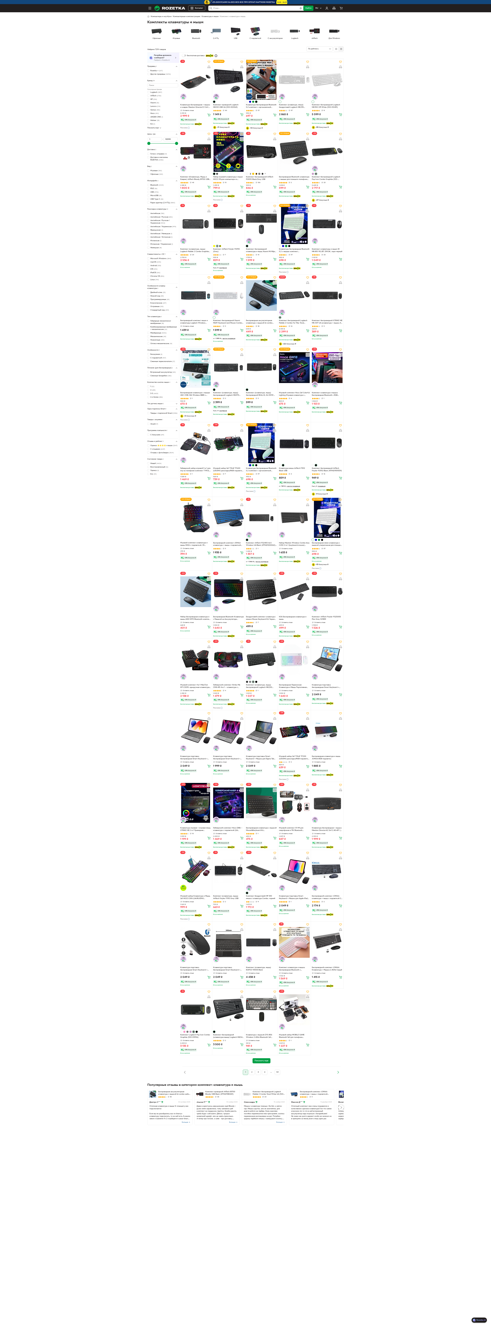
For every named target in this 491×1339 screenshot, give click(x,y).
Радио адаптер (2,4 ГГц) (162, 203)
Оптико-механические (161, 343)
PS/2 (153, 188)
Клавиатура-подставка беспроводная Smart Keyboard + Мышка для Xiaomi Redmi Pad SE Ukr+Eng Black (226, 969)
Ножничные (157, 340)
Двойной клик (157, 292)
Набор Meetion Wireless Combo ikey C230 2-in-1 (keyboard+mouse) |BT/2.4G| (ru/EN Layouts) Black (294, 544)
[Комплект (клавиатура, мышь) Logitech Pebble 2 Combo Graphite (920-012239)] (195, 224)
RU (316, 8)
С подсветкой (158, 358)
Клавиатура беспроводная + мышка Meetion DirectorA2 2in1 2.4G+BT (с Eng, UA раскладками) (327, 829)
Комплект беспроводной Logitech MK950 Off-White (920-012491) (326, 106)
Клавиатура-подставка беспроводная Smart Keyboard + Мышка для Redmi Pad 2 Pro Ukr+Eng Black (193, 758)
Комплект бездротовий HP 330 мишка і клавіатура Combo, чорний (260, 897)
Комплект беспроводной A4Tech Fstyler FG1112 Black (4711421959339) (327, 470)
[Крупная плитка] (336, 49)
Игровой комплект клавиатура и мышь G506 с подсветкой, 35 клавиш (194, 544)
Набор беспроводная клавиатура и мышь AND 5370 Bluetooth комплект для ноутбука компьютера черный (195, 618)
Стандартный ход (159, 310)
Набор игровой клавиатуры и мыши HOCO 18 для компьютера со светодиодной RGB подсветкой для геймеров (228, 178)
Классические (158, 303)
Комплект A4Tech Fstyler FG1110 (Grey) (226, 250)
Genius (155, 110)
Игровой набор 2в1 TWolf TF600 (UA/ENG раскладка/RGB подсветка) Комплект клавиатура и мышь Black (228, 470)
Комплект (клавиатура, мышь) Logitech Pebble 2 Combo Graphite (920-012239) (194, 250)
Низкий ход (157, 296)
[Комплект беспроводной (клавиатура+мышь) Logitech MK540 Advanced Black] (228, 1010)
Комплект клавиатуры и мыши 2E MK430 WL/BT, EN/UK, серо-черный (327, 250)
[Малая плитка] (341, 49)
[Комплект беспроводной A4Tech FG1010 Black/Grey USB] (261, 152)
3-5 (154, 394)
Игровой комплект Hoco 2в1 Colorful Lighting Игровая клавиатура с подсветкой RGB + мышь (294, 394)
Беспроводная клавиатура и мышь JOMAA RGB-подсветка (326, 758)
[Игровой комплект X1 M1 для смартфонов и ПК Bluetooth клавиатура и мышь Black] (294, 803)
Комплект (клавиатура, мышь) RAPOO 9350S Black (258, 969)
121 (277, 1072)
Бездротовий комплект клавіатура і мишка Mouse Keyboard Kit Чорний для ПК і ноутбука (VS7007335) (261, 618)
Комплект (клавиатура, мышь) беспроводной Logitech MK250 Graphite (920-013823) (259, 686)
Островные (156, 306)
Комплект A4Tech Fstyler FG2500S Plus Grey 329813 (326, 618)
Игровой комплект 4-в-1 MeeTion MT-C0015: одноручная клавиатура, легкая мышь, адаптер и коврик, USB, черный (195, 686)
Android (155, 265)
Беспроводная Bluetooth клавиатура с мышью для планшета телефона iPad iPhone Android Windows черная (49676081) (294, 178)
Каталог (199, 8)
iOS (153, 269)
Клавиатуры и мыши (210, 16)
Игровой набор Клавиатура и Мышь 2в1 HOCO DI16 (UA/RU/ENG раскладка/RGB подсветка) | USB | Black (195, 897)
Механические (158, 336)
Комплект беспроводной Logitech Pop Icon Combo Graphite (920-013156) (326, 178)
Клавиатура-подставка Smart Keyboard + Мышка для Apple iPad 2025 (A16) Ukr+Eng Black (293, 897)
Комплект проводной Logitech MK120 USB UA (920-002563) (225, 106)
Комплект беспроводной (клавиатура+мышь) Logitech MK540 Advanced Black (228, 1036)
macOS (155, 262)
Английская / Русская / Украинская (160, 222)
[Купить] (209, 115)
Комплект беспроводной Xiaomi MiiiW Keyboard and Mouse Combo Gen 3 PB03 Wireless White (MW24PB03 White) (227, 322)
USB (154, 192)
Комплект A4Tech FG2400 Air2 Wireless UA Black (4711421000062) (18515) (260, 544)
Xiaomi (154, 103)
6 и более (156, 397)
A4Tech (155, 96)
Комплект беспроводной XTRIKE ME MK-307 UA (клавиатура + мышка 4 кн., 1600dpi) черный (327, 322)
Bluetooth (157, 185)
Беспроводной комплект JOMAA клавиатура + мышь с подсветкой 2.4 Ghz (327, 897)
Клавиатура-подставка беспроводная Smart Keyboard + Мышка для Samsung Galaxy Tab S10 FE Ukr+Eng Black (195, 969)
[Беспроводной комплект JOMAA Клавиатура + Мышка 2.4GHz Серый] (327, 942)
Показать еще (153, 128)
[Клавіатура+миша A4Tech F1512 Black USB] (294, 443)
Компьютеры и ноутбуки (161, 16)
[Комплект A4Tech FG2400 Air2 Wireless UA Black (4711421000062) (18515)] (261, 518)
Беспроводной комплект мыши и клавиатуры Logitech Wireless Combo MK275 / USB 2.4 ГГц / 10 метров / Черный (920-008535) (194, 322)
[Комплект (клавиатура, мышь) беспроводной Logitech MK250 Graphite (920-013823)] (261, 660)
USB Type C (156, 199)
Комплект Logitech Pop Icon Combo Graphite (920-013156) (195, 1036)
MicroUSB (156, 195)
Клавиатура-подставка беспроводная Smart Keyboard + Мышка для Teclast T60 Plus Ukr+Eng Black (228, 758)
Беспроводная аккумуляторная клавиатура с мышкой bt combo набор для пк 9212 (259, 322)
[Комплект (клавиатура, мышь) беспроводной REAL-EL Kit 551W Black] (261, 368)
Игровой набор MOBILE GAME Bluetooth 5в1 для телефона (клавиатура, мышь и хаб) (291, 1036)
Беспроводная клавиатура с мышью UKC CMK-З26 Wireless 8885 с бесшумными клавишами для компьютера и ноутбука (195, 394)
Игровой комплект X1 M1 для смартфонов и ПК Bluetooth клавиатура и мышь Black (291, 829)
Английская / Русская (161, 217)
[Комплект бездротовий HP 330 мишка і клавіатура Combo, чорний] (261, 871)
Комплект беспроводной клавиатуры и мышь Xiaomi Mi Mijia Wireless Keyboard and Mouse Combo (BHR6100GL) (260, 250)
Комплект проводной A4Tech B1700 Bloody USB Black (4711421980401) (220, 1093)
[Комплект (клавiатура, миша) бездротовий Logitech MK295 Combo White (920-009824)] (294, 80)
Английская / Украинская (163, 226)
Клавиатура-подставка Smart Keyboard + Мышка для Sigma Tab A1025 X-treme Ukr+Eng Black (260, 758)
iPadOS (155, 273)
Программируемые (159, 299)
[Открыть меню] (149, 8)
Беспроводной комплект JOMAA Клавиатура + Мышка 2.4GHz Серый (327, 969)
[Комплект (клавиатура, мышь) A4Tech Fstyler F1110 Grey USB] (228, 871)
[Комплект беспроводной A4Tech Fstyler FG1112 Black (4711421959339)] (327, 443)
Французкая (156, 230)
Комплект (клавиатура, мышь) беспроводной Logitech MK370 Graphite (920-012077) (226, 394)
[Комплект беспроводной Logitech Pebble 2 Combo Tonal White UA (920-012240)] (247, 1094)
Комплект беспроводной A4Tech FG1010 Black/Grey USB (259, 178)
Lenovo (155, 106)
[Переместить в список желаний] (209, 62)
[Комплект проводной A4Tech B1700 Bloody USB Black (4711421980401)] (199, 1094)
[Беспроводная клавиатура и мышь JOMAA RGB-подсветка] (327, 731)
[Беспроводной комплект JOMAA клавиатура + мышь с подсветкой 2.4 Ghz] (327, 871)
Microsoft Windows (160, 258)
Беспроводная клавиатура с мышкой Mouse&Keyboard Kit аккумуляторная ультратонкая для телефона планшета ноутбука (261, 829)
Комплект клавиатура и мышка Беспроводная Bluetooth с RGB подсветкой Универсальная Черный (327, 394)
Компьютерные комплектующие (186, 16)
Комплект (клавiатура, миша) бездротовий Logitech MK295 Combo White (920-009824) (291, 106)
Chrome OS (157, 276)
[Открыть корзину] (341, 8)
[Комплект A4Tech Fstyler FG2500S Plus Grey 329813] (327, 592)
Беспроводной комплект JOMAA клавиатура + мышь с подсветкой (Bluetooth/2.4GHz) (227, 544)
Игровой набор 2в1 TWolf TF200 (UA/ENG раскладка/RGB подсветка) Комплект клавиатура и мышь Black (294, 758)
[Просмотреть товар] (214, 102)
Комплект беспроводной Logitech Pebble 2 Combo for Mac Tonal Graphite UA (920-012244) (293, 322)
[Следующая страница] (338, 1072)
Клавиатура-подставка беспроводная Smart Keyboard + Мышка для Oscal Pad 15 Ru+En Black (327, 686)
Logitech (156, 92)
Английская (157, 213)
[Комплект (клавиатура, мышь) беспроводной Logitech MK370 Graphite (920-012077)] (228, 368)
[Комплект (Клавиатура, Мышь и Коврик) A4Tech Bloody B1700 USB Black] (195, 152)
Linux (154, 280)
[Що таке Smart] (216, 55)
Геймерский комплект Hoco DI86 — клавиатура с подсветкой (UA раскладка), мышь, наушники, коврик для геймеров (227, 829)
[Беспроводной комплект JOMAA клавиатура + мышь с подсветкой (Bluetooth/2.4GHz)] (228, 518)
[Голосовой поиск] (300, 8)
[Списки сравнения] (334, 8)
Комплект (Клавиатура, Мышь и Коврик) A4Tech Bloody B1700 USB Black (194, 178)
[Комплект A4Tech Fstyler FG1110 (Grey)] (228, 224)
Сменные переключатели (162, 361)
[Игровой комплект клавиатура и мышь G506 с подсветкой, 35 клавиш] (195, 518)
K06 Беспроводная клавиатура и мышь (292, 618)
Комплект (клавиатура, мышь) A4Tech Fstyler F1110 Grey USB (225, 897)
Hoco (154, 113)
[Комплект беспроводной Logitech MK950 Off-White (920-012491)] (327, 80)
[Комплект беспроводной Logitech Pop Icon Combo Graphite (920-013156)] (327, 152)
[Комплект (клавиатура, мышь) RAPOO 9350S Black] (261, 942)
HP (153, 99)
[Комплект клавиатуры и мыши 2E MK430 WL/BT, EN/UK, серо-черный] (327, 224)
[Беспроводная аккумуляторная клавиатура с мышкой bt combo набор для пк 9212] (261, 295)
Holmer (154, 120)
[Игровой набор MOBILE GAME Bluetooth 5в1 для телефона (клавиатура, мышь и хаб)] (294, 1010)
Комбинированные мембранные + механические (163, 328)
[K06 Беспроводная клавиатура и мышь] (294, 592)
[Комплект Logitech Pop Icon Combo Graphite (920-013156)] (195, 1010)
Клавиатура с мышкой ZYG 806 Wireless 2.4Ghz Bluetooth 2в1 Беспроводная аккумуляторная (259, 1036)
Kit (152, 124)
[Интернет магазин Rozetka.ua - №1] (169, 8)
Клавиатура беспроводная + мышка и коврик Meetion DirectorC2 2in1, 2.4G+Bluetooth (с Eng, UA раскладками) (195, 106)
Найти (308, 8)
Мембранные (158, 333)
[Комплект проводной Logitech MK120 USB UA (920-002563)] (228, 80)
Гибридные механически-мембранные (160, 322)
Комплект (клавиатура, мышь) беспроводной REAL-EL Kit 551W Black (260, 394)
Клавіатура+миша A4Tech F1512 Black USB (292, 470)
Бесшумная (156, 354)
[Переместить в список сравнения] (209, 67)
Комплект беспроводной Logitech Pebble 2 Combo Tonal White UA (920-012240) (268, 1093)
